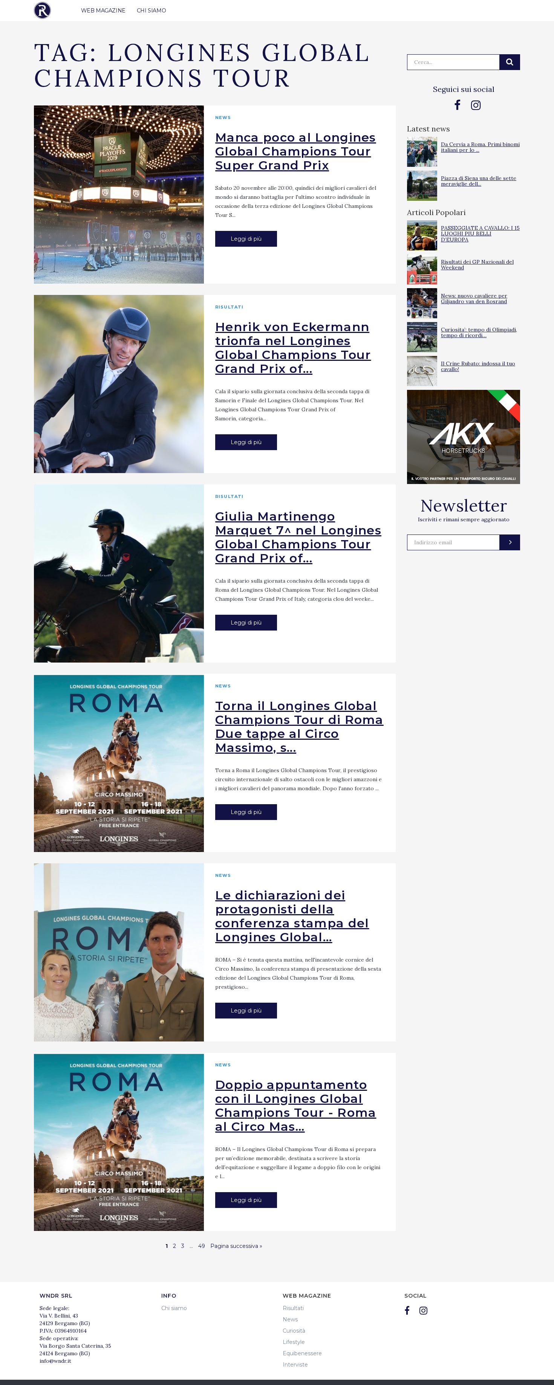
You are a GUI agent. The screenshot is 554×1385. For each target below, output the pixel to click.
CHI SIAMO (151, 10)
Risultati (229, 307)
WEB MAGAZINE (103, 10)
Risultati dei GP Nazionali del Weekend (477, 264)
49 (201, 1246)
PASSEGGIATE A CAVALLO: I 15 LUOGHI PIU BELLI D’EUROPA (480, 233)
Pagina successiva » (236, 1246)
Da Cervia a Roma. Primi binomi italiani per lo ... (480, 147)
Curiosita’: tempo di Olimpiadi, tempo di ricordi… (479, 332)
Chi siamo (174, 1308)
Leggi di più (246, 238)
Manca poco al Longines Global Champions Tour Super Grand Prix (295, 151)
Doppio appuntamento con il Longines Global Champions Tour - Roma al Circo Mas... (295, 1105)
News (223, 117)
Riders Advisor (42, 10)
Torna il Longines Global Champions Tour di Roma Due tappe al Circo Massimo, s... (299, 726)
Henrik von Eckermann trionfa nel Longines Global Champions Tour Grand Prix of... (293, 347)
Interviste (295, 1364)
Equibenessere (302, 1353)
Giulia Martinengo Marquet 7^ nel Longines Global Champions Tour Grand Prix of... (298, 537)
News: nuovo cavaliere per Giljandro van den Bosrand (474, 298)
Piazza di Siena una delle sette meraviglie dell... (478, 181)
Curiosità (294, 1330)
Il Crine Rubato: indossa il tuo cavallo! (478, 366)
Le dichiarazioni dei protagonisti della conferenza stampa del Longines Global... (292, 916)
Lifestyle (294, 1342)
